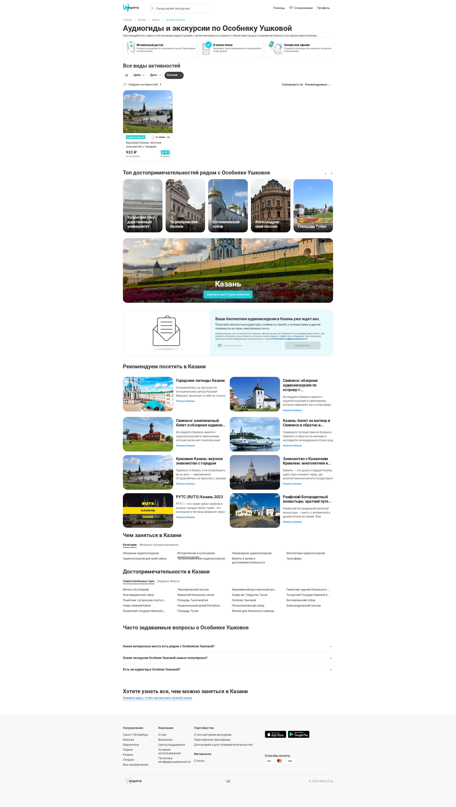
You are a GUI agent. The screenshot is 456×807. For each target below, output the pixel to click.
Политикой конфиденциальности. (290, 338)
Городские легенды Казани (200, 380)
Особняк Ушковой (175, 19)
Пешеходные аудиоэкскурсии (251, 553)
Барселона (131, 744)
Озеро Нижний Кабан (137, 605)
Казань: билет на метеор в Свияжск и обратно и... (306, 422)
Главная (127, 19)
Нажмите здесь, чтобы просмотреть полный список (157, 698)
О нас (162, 734)
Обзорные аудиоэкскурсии (141, 553)
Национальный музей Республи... (199, 605)
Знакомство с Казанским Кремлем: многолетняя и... (307, 461)
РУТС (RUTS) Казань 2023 (199, 497)
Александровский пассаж (303, 605)
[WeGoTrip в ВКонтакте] (228, 781)
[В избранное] (168, 94)
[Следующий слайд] (331, 173)
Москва (128, 739)
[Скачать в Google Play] (298, 735)
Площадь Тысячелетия (192, 600)
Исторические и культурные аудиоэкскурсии (196, 554)
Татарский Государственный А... (308, 595)
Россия (142, 19)
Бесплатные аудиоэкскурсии (305, 553)
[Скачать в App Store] (275, 735)
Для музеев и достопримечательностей (223, 744)
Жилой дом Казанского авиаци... (254, 611)
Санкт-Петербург (136, 734)
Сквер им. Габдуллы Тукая (249, 595)
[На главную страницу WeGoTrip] (134, 7)
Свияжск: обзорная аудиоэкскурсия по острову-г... (300, 385)
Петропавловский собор (248, 605)
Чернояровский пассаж (193, 589)
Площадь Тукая (187, 611)
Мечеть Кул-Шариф (136, 589)
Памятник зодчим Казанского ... (308, 589)
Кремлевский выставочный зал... (254, 589)
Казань (156, 19)
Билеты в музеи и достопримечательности (248, 559)
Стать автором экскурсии (212, 734)
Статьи (199, 760)
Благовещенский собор (138, 595)
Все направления (135, 764)
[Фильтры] (126, 75)
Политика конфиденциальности (174, 760)
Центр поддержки (171, 744)
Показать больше (185, 401)
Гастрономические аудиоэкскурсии (201, 558)
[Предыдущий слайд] (325, 173)
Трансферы (294, 558)
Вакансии (165, 739)
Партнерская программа (212, 739)
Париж (128, 749)
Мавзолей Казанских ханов (195, 595)
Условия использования (169, 751)
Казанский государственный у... (144, 611)
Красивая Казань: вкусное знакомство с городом (199, 461)
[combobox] (183, 8)
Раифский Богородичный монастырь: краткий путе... (307, 499)
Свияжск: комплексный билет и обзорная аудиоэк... (201, 422)
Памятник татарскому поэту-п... (144, 600)
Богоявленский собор (300, 600)
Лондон (128, 759)
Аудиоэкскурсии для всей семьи (144, 558)
